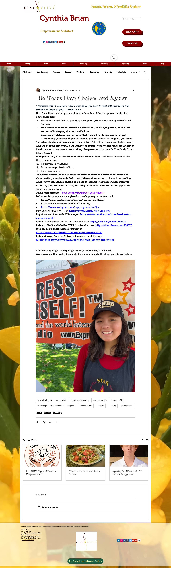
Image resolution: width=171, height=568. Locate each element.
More (134, 72)
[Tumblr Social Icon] (52, 42)
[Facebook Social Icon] (49, 42)
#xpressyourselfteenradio (50, 406)
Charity (108, 72)
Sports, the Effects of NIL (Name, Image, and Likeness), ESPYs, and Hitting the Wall (127, 473)
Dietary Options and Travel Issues (85, 473)
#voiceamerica (100, 400)
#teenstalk (117, 400)
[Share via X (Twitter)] (44, 422)
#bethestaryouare (80, 400)
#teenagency (86, 406)
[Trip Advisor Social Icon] (64, 42)
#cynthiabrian (45, 400)
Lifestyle (121, 72)
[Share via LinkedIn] (50, 422)
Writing (80, 72)
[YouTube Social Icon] (58, 42)
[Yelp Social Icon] (61, 42)
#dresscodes (126, 406)
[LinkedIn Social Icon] (44, 42)
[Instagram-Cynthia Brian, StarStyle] (47, 42)
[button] (145, 72)
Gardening (42, 72)
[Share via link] (57, 422)
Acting (56, 72)
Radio (68, 72)
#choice (112, 406)
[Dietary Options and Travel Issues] (85, 456)
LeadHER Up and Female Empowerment (41, 473)
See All (145, 440)
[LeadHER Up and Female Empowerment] (42, 456)
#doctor (100, 406)
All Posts (27, 72)
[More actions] (133, 90)
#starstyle (61, 400)
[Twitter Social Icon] (55, 42)
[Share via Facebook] (37, 422)
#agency (71, 406)
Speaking (94, 72)
